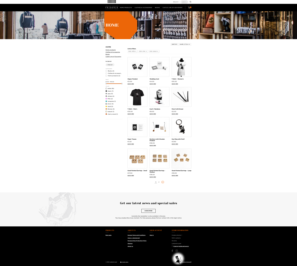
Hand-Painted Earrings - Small (137, 170)
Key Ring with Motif (178, 139)
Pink (110, 98)
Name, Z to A (184, 44)
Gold (110, 106)
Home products (126, 7)
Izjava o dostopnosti (134, 238)
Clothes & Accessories (143, 7)
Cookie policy (125, 262)
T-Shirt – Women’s (178, 79)
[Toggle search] (190, 2)
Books (157, 7)
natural (111, 111)
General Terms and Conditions (136, 235)
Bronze (111, 109)
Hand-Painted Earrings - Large (181, 170)
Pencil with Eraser (177, 109)
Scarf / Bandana (155, 109)
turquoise (112, 101)
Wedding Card (154, 79)
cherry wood (113, 114)
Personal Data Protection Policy (137, 240)
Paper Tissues (132, 139)
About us (130, 246)
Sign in (184, 2)
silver (110, 104)
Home (108, 47)
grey (110, 93)
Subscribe (148, 211)
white (111, 88)
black (110, 91)
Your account (156, 230)
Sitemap (130, 243)
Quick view (131, 83)
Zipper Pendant (133, 79)
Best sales (108, 235)
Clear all (109, 64)
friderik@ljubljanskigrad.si (181, 246)
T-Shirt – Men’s (132, 109)
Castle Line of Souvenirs (172, 7)
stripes (111, 96)
